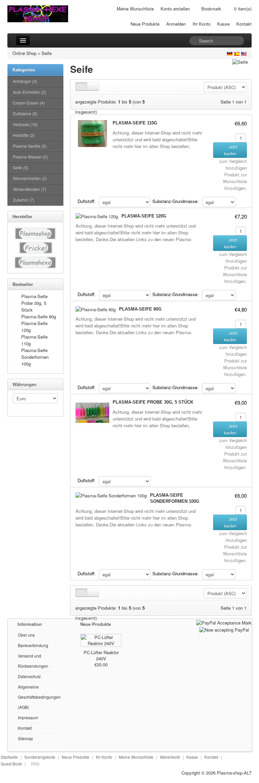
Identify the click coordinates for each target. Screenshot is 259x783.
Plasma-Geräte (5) (30, 146)
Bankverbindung (33, 645)
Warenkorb (170, 757)
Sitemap (25, 738)
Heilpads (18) (25, 124)
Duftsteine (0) (25, 113)
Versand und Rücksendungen (33, 661)
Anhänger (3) (25, 81)
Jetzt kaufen (230, 150)
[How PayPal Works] (224, 622)
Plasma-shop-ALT (234, 773)
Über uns (26, 635)
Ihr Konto (201, 24)
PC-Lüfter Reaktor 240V (101, 655)
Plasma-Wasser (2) (30, 157)
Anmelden (176, 24)
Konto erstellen (175, 8)
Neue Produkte (145, 24)
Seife (46, 53)
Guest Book (11, 763)
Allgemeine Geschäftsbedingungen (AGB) (39, 697)
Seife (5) (20, 167)
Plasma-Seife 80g (38, 316)
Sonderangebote (39, 757)
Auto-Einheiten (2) (29, 92)
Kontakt (244, 24)
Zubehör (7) (23, 200)
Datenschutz (29, 676)
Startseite (9, 757)
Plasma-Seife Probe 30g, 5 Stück (34, 303)
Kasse (223, 24)
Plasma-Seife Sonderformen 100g (35, 357)
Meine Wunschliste (135, 8)
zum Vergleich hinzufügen (233, 164)
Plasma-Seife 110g (135, 122)
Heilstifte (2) (24, 135)
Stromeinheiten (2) (30, 178)
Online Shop (24, 53)
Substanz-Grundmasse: (175, 201)
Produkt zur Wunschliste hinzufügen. (235, 181)
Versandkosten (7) (29, 189)
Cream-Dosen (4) (29, 103)
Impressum (28, 717)
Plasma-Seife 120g (143, 216)
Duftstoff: (86, 201)
